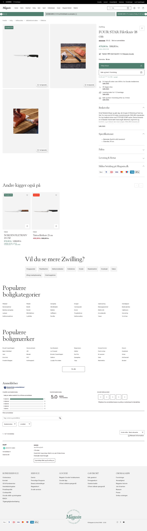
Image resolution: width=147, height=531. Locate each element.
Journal (106, 2)
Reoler (28, 310)
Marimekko (101, 360)
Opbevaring (101, 303)
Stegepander (30, 269)
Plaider (28, 303)
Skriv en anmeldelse (118, 40)
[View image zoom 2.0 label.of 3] (73, 56)
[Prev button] (1, 14)
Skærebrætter (92, 269)
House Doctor (102, 348)
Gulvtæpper (125, 303)
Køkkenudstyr (78, 316)
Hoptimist (125, 351)
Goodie (99, 2)
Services (121, 2)
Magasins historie (121, 483)
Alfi (27, 351)
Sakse (114, 269)
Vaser (100, 316)
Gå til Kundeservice (9, 483)
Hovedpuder (102, 313)
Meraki (28, 354)
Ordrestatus (7, 477)
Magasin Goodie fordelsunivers (69, 477)
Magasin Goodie (128, 54)
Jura (4, 354)
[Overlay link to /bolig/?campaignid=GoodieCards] (109, 14)
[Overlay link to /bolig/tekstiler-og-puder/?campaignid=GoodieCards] (37, 14)
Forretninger (129, 2)
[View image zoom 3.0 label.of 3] (26, 121)
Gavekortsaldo (92, 483)
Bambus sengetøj (8, 310)
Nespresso (77, 348)
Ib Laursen (101, 354)
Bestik (28, 307)
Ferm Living (101, 351)
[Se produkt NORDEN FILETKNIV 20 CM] (17, 211)
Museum (119, 489)
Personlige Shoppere (38, 480)
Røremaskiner (7, 307)
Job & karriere (120, 486)
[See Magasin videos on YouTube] (123, 522)
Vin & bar (125, 316)
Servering (125, 313)
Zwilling (102, 27)
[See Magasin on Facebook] (120, 522)
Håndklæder (54, 307)
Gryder (81, 269)
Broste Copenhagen (56, 354)
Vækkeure (125, 310)
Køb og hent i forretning (109, 72)
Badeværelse (126, 307)
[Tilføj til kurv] (27, 226)
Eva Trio (76, 354)
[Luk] (105, 287)
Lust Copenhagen (139, 2)
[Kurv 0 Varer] (143, 8)
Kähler (76, 351)
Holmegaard (30, 360)
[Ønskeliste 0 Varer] (139, 8)
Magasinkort (35, 486)
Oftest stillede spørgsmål (67, 483)
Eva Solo (5, 357)
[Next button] (146, 14)
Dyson (124, 348)
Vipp (75, 360)
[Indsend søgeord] (110, 8)
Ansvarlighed (113, 2)
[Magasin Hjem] (7, 8)
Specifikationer (106, 134)
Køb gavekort (92, 477)
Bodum (124, 360)
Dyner (76, 310)
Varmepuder (78, 307)
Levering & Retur (107, 158)
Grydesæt (104, 269)
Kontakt (5, 480)
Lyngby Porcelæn (55, 360)
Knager (76, 303)
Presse (118, 492)
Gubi (99, 357)
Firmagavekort (92, 480)
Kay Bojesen (54, 348)
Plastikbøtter (43, 269)
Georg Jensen (30, 348)
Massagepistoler (103, 307)
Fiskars (6, 231)
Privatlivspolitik (7, 489)
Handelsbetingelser (9, 486)
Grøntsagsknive (50, 275)
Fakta (101, 149)
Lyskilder (29, 316)
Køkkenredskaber (57, 269)
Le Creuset (53, 351)
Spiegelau (77, 357)
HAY (27, 357)
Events (33, 477)
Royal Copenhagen (8, 348)
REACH (5, 498)
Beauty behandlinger (38, 483)
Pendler (52, 316)
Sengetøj (53, 303)
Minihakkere (30, 313)
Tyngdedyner (78, 313)
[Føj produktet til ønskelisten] (142, 28)
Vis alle (73, 369)
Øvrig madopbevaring (33, 275)
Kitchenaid (125, 357)
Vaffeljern (53, 313)
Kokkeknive (71, 269)
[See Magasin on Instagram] (117, 522)
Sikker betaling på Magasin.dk (113, 166)
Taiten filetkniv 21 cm (43, 235)
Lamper (5, 313)
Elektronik (101, 310)
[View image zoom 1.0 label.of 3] (26, 56)
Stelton (52, 357)
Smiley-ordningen (122, 495)
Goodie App (63, 480)
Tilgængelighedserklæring (11, 501)
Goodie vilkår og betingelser (12, 495)
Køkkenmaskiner (8, 316)
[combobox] (119, 8)
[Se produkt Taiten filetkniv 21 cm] (46, 211)
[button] (134, 8)
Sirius (123, 354)
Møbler (52, 310)
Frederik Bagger (7, 360)
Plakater (5, 303)
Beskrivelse (104, 108)
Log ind (115, 77)
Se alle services (36, 489)
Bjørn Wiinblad (7, 351)
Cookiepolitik (7, 492)
